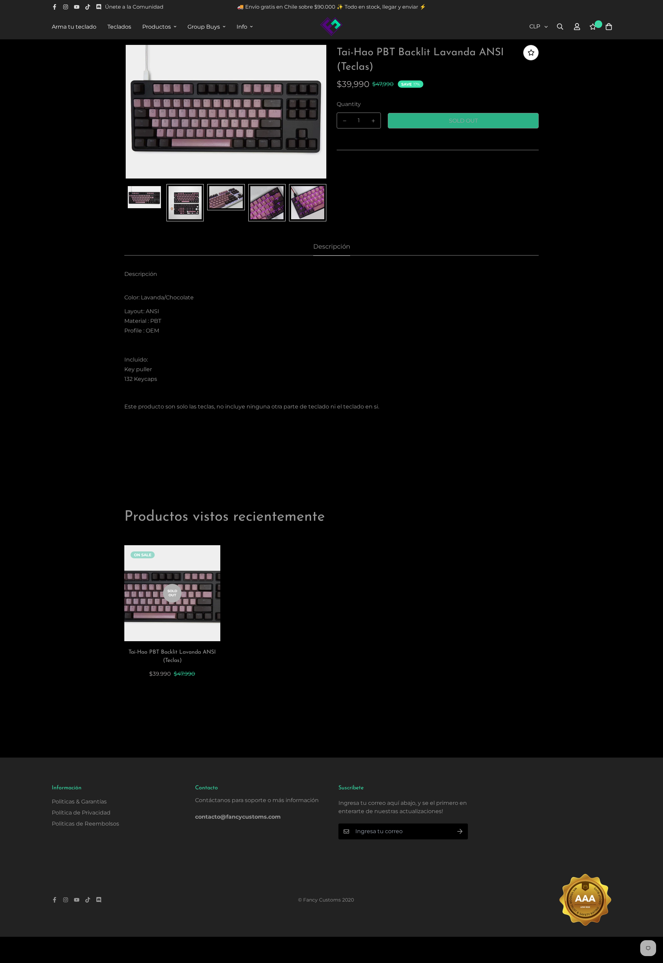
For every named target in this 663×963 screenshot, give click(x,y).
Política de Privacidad (81, 812)
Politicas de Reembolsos (85, 823)
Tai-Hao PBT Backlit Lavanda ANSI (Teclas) (172, 656)
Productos (156, 26)
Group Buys (204, 26)
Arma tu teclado (74, 26)
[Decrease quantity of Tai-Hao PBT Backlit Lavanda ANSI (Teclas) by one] (344, 121)
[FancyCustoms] (331, 26)
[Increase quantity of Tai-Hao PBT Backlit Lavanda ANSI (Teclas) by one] (373, 121)
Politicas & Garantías (79, 801)
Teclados (119, 26)
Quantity (349, 104)
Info (242, 26)
